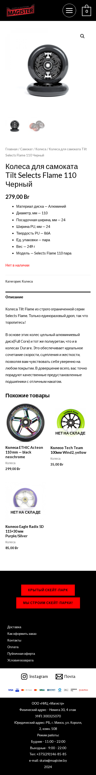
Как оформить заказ (21, 634)
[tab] (47, 297)
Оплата (12, 647)
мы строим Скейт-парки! (48, 603)
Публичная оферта (21, 654)
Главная (11, 149)
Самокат (26, 149)
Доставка (14, 627)
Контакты (14, 640)
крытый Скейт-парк (48, 590)
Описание (14, 297)
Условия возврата (20, 660)
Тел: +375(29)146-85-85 (48, 754)
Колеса (40, 149)
